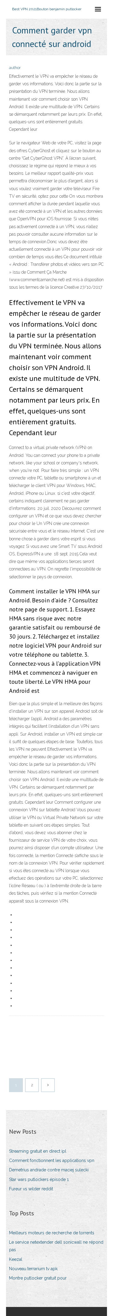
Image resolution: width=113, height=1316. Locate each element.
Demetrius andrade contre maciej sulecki (49, 1169)
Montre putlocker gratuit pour (38, 1278)
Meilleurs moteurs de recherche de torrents (51, 1232)
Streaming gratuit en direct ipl (37, 1151)
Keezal (15, 1259)
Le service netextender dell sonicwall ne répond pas (56, 1246)
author (15, 67)
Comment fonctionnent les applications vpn (51, 1160)
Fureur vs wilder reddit (31, 1188)
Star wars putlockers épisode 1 (39, 1179)
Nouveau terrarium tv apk (33, 1268)
